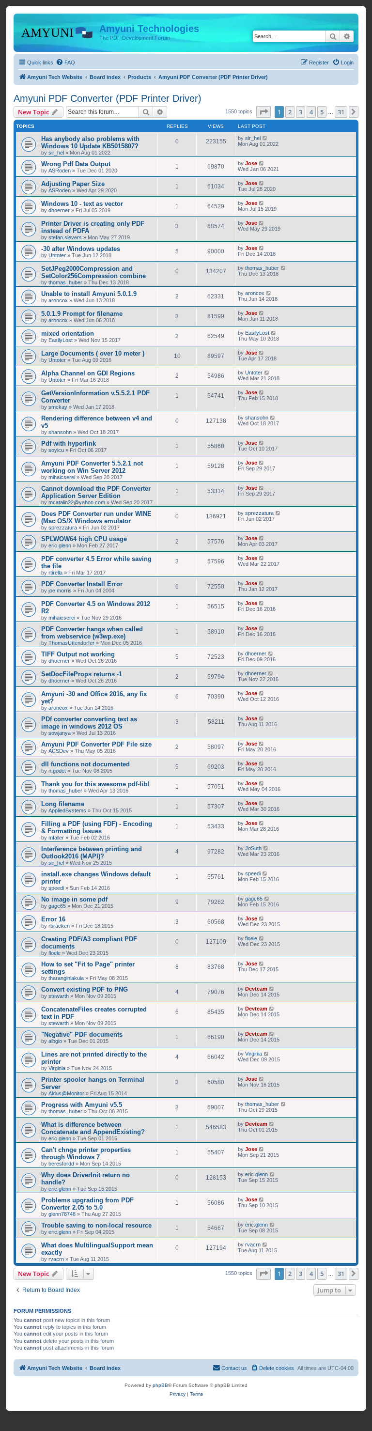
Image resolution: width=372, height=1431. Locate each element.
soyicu (56, 450)
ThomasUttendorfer (71, 643)
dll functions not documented (85, 764)
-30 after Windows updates (80, 248)
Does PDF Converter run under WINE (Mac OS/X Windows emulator (96, 517)
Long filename (62, 804)
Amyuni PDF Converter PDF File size (96, 744)
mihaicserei (61, 477)
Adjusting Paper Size (73, 183)
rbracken (59, 926)
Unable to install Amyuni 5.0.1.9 (89, 293)
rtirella (55, 573)
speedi (56, 888)
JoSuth (253, 848)
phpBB (160, 1385)
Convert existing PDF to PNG (84, 989)
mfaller (56, 837)
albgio (55, 1041)
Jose (251, 163)
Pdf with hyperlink (68, 443)
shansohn (60, 432)
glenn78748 (62, 1214)
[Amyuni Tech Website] (57, 31)
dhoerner (59, 210)
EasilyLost (60, 340)
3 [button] (300, 112)
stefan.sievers (65, 237)
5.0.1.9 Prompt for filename (82, 313)
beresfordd (61, 1164)
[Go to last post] (265, 138)
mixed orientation (67, 333)
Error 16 (53, 919)
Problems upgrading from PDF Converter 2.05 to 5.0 (87, 1204)
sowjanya (59, 733)
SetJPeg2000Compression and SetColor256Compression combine (93, 272)
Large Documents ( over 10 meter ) (92, 353)
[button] (263, 112)
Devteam (256, 989)
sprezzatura (62, 527)
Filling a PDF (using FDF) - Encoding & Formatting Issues (96, 827)
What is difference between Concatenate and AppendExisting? (93, 1128)
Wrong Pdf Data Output (75, 164)
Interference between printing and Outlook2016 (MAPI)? (91, 852)
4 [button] (311, 112)
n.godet (57, 771)
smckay (57, 407)
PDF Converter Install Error (82, 584)
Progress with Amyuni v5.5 (81, 1104)
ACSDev (58, 751)
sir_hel (56, 153)
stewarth (58, 996)
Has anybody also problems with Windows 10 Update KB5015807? (90, 142)
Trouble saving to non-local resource (96, 1225)
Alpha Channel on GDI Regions (88, 373)
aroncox (58, 300)
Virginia (56, 1068)
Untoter (57, 255)
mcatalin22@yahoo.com (76, 502)
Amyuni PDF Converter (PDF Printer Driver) (108, 98)
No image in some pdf (74, 899)
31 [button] (341, 112)
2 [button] (290, 112)
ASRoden (59, 170)
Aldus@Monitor (66, 1093)
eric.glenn (59, 545)
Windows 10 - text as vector (82, 203)
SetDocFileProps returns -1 (81, 674)
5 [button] (322, 112)
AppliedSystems (67, 810)
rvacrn (56, 1259)
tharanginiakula (66, 978)
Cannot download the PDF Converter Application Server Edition (96, 492)
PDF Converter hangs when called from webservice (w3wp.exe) (92, 632)
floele (54, 953)
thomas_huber (65, 282)
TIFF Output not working (78, 654)
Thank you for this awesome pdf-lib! (95, 784)
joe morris (60, 590)
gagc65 (57, 906)
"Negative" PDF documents (82, 1034)
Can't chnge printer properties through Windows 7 (86, 1153)
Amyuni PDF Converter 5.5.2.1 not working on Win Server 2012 (92, 467)
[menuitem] (65, 62)
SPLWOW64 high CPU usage (84, 539)
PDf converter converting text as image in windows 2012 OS (89, 723)
